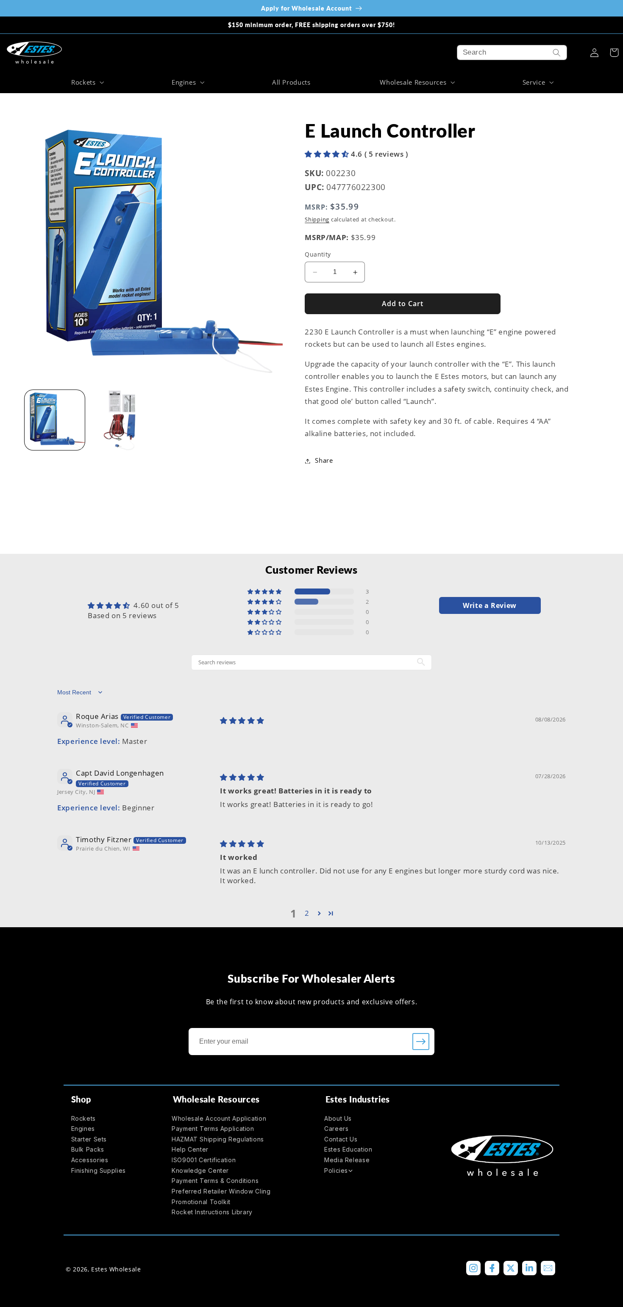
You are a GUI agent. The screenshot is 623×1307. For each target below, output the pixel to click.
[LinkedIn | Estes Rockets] (529, 1268)
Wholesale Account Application (219, 1118)
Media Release (347, 1159)
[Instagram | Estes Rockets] (473, 1268)
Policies (336, 1170)
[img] (242, 720)
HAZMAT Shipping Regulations (218, 1139)
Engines (83, 1128)
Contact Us (340, 1139)
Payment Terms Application (213, 1128)
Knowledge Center (200, 1170)
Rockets (83, 1118)
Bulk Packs (87, 1149)
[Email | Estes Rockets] (548, 1268)
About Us (338, 1118)
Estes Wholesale (116, 1269)
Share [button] (324, 460)
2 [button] (307, 913)
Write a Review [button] (490, 605)
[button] (86, 82)
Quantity (318, 255)
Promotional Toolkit (201, 1201)
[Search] (557, 52)
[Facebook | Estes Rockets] (492, 1268)
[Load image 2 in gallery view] (119, 420)
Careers (336, 1128)
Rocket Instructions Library (212, 1212)
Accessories (89, 1159)
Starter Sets (89, 1139)
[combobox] (512, 52)
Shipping (317, 220)
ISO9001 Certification (204, 1159)
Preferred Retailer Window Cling (221, 1191)
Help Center (190, 1149)
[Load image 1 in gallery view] (55, 420)
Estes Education (348, 1149)
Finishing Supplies (98, 1170)
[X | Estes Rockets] (510, 1268)
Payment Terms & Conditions (215, 1180)
